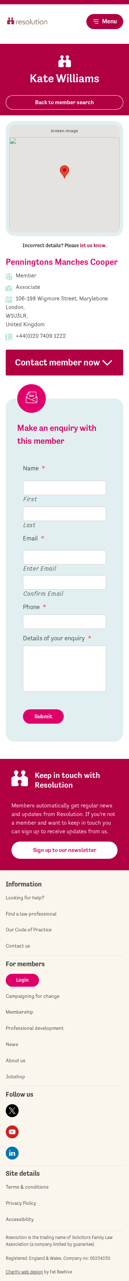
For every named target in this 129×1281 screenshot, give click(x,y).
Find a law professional (31, 914)
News (12, 1044)
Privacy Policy (21, 1203)
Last (29, 525)
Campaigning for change (32, 996)
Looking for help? (25, 897)
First (30, 499)
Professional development (35, 1028)
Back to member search (64, 102)
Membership (19, 1012)
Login (22, 980)
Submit (43, 716)
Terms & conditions (27, 1187)
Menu (109, 21)
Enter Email (39, 568)
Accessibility (20, 1219)
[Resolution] (27, 27)
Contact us (18, 946)
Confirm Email (43, 593)
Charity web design (24, 1272)
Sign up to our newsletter (64, 850)
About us (15, 1060)
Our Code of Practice (29, 929)
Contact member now (57, 362)
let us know (93, 245)
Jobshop (15, 1076)
